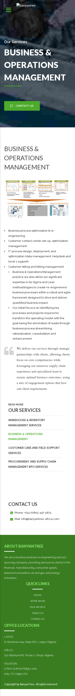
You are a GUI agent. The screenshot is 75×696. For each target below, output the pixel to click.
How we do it (37, 606)
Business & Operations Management (25, 436)
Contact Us (37, 618)
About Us (37, 612)
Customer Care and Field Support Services (34, 450)
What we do (37, 600)
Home (37, 595)
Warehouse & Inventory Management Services (26, 422)
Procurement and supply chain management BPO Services (32, 464)
